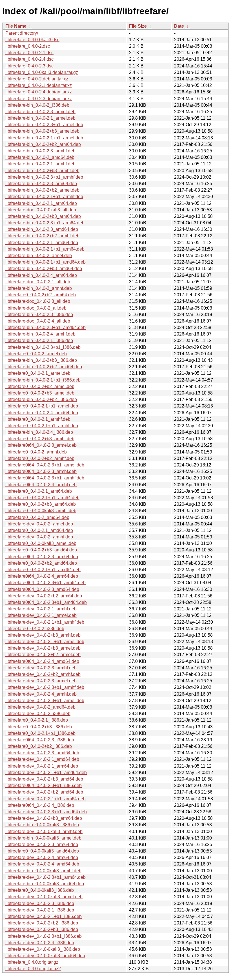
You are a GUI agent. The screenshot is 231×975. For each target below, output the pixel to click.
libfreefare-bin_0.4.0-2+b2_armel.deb (42, 190)
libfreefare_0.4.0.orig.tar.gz (31, 962)
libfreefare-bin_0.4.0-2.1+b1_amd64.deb (45, 262)
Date (179, 26)
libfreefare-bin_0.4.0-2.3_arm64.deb (41, 183)
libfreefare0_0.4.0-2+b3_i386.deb (38, 726)
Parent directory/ (21, 33)
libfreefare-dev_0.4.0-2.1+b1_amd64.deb (46, 772)
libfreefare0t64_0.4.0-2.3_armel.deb (41, 445)
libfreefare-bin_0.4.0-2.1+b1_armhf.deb (44, 196)
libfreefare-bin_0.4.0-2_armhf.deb (38, 288)
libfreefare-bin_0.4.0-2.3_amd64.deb (41, 229)
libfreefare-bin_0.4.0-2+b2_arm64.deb (43, 144)
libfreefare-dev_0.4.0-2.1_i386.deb (39, 910)
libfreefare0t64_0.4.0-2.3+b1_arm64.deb (45, 582)
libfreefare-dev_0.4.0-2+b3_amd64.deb (44, 779)
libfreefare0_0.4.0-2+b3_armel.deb (39, 393)
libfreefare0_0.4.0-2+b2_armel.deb (39, 386)
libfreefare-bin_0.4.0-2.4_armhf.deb (40, 334)
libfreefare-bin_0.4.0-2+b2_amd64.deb (43, 366)
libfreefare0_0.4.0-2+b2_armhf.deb (39, 458)
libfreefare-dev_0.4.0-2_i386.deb (37, 713)
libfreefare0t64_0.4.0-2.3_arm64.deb (41, 556)
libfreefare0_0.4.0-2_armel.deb (36, 353)
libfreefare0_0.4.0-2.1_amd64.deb (39, 530)
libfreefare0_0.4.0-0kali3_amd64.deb (42, 851)
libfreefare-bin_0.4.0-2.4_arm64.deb (41, 275)
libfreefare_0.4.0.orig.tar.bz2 (33, 968)
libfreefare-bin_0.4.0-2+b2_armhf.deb (42, 235)
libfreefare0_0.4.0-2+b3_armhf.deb (39, 438)
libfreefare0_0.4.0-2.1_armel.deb (37, 373)
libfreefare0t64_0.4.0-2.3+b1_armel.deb (44, 465)
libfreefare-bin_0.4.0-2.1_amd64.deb (41, 242)
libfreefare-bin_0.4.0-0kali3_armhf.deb (43, 870)
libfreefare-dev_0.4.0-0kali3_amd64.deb (45, 955)
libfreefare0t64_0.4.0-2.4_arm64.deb (41, 576)
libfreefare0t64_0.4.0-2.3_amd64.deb (42, 589)
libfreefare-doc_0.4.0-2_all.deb (35, 308)
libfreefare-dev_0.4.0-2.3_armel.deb (41, 680)
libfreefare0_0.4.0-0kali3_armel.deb (40, 543)
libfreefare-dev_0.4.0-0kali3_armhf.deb (44, 831)
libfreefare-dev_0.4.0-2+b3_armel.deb (43, 648)
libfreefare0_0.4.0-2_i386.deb (34, 628)
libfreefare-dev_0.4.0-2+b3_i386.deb (41, 929)
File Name (15, 26)
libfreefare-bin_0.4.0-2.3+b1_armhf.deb (44, 177)
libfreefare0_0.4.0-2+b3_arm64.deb (40, 504)
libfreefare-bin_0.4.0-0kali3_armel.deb (43, 838)
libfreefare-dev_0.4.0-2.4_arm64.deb (41, 857)
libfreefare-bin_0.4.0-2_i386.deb (37, 105)
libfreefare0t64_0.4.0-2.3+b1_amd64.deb (46, 602)
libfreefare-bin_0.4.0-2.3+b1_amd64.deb (45, 327)
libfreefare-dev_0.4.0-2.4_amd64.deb (42, 864)
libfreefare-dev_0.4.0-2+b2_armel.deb (43, 654)
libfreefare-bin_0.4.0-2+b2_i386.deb (41, 399)
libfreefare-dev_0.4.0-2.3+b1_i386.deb (43, 936)
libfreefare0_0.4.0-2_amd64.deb (37, 517)
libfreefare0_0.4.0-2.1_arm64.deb (38, 491)
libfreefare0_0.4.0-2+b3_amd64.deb (41, 549)
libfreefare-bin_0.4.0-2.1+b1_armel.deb (44, 137)
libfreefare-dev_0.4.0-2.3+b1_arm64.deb (45, 877)
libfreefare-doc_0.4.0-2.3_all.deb (37, 301)
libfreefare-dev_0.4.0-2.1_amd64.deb (42, 759)
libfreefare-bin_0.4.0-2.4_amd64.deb (41, 412)
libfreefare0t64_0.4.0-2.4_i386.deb (39, 805)
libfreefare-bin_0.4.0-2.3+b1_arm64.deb (45, 222)
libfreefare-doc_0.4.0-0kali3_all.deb (40, 209)
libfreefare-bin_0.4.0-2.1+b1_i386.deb (43, 380)
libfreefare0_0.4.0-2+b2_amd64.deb (41, 563)
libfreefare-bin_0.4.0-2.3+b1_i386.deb (43, 347)
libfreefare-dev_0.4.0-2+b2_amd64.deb (44, 792)
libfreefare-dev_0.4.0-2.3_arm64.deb (41, 844)
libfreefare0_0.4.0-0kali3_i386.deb (39, 890)
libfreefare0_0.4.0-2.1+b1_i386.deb (40, 733)
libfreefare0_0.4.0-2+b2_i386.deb (38, 746)
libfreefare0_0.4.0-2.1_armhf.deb (37, 419)
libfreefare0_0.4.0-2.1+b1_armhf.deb (41, 425)
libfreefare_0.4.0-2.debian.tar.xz (36, 78)
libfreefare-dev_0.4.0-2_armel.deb (39, 524)
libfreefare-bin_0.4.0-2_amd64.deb (39, 157)
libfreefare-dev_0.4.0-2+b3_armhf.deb (43, 635)
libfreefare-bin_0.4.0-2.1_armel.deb (40, 118)
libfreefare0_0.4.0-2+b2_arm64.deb (40, 294)
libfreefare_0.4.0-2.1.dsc (29, 52)
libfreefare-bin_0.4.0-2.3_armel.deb (40, 111)
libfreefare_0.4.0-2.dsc (27, 46)
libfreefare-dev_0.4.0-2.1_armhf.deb (41, 608)
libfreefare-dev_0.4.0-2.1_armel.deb (41, 615)
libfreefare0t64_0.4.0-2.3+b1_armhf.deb (44, 478)
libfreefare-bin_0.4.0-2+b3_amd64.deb (43, 268)
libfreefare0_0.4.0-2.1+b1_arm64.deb (42, 497)
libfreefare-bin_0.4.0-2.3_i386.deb (39, 314)
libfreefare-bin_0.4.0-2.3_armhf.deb (40, 150)
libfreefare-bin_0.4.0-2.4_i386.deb (39, 432)
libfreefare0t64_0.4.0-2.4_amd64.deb (42, 661)
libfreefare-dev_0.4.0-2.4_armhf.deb (41, 694)
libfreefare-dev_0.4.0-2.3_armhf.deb (41, 667)
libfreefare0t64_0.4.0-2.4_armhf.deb (41, 484)
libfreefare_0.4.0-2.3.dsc (29, 65)
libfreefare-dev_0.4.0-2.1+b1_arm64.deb (45, 798)
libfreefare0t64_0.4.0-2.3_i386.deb (39, 739)
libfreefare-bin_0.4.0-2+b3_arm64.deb (43, 216)
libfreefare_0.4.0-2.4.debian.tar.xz (38, 91)
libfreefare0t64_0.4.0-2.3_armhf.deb (41, 471)
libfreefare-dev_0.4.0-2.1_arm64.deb (41, 766)
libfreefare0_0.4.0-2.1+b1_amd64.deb (43, 569)
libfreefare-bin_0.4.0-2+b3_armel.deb (42, 131)
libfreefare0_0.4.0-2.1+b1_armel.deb (41, 406)
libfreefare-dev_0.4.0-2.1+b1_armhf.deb (44, 622)
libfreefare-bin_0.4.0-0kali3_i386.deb (42, 824)
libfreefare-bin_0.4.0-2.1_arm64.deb (41, 203)
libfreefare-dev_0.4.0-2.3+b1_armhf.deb (44, 687)
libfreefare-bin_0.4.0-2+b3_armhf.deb (42, 170)
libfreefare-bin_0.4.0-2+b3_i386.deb (41, 360)
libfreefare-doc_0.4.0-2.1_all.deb (37, 281)
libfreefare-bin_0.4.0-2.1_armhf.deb (40, 163)
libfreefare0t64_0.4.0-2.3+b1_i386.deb (43, 785)
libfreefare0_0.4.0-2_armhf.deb (36, 452)
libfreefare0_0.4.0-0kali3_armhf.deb (40, 510)
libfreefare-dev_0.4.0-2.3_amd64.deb (42, 752)
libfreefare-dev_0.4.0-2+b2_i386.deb (41, 923)
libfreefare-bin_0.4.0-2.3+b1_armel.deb (44, 124)
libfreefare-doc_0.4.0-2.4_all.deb (37, 321)
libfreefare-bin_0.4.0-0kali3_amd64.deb (44, 883)
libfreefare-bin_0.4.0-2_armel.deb (38, 255)
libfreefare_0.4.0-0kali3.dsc (32, 39)
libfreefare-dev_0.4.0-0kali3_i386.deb (42, 949)
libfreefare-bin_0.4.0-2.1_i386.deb (39, 340)
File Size (138, 26)
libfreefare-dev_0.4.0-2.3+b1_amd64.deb (46, 811)
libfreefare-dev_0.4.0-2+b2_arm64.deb (43, 595)
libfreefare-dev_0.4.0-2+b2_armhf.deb (43, 674)
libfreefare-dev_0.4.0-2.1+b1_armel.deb (44, 641)
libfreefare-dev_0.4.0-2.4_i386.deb (39, 942)
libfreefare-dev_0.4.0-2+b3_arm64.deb (43, 818)
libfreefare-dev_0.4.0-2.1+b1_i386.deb (43, 916)
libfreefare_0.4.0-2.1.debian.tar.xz (38, 85)
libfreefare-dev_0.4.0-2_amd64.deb (40, 707)
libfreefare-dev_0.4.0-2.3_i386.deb (39, 903)
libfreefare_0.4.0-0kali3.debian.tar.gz (41, 72)
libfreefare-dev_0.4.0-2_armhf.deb (39, 536)
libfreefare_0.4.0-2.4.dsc (29, 59)
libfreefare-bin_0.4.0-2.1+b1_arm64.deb (45, 249)
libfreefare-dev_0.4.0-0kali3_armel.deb (44, 896)
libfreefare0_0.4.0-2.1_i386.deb (36, 720)
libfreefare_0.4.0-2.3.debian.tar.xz (38, 98)
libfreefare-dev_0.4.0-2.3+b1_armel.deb (44, 700)
